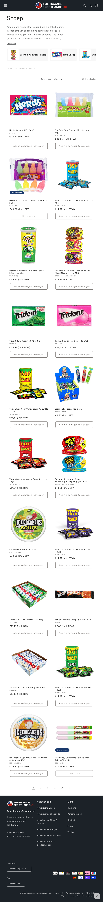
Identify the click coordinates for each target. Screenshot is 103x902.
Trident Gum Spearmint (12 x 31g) (25, 341)
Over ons (71, 808)
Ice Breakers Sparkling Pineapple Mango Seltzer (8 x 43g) (28, 759)
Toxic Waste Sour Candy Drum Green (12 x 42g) (74, 688)
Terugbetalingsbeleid (74, 893)
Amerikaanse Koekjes (47, 829)
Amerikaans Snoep (46, 808)
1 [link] (33, 787)
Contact (71, 820)
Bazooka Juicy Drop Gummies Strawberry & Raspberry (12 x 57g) (71, 480)
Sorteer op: (46, 79)
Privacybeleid (91, 893)
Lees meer (11, 43)
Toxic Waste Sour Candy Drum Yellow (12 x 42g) (28, 410)
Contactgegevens (89, 896)
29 (62, 788)
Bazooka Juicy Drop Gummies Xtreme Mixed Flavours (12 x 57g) (73, 272)
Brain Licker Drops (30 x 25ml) (69, 409)
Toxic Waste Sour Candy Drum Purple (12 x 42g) (74, 550)
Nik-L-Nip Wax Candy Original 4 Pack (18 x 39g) (28, 201)
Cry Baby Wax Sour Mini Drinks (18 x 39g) (72, 131)
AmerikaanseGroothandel (37, 893)
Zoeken (71, 832)
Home (9, 68)
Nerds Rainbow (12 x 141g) (21, 130)
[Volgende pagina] (70, 788)
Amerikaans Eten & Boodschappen (46, 843)
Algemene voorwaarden (70, 896)
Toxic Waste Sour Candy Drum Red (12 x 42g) (28, 480)
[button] (6, 5)
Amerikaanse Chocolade (48, 814)
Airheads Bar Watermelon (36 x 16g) (26, 620)
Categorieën (20, 68)
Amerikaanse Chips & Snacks (47, 822)
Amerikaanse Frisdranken (49, 835)
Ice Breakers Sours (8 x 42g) (22, 549)
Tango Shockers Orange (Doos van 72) (73, 620)
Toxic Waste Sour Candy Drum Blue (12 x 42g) (74, 201)
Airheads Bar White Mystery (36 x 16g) (27, 687)
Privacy (71, 826)
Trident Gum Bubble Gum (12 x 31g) (71, 341)
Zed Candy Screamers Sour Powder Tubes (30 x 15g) (72, 759)
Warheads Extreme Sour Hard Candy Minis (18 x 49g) (26, 272)
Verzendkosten (74, 814)
